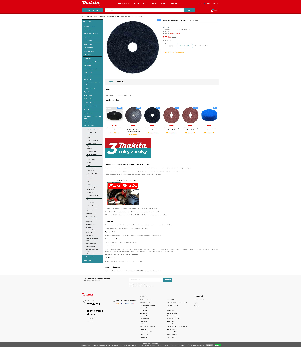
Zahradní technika (88, 122)
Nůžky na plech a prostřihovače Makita (92, 84)
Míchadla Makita (88, 76)
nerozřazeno (89, 221)
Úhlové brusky (90, 170)
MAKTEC (154, 3)
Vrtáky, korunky (89, 235)
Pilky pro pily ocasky (92, 173)
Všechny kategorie (92, 10)
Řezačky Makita (88, 95)
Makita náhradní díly (89, 257)
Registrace (197, 306)
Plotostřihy (89, 184)
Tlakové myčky (91, 189)
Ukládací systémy (91, 168)
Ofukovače (90, 211)
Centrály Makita (88, 40)
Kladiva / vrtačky (91, 143)
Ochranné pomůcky (91, 224)
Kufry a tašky (90, 192)
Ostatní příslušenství (91, 216)
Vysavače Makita (88, 113)
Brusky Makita (87, 37)
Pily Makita (86, 92)
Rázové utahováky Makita (90, 106)
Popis (111, 82)
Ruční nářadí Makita (91, 243)
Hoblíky (89, 137)
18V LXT (136, 3)
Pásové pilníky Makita (89, 88)
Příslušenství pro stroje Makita (106, 16)
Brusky (89, 157)
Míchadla (89, 148)
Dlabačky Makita (88, 44)
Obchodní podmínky (199, 300)
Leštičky (117, 16)
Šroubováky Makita (89, 99)
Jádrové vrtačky (91, 159)
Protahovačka (90, 200)
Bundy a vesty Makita (91, 219)
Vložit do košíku (185, 46)
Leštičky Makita (88, 72)
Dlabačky (89, 181)
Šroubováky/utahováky (93, 140)
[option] (114, 120)
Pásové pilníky (90, 176)
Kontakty (90, 321)
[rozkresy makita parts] (123, 193)
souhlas (137, 284)
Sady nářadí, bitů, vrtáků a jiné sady (92, 250)
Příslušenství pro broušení (92, 238)
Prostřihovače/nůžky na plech (93, 196)
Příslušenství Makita (92, 16)
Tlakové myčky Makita (89, 102)
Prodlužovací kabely (91, 230)
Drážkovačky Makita (89, 51)
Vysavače (89, 135)
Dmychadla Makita (89, 47)
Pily (88, 146)
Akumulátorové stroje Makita (91, 33)
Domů (83, 16)
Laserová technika (91, 151)
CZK (199, 3)
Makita (169, 31)
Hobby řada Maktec (89, 30)
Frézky (89, 165)
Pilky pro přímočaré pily (93, 205)
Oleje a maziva (89, 227)
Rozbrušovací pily (91, 187)
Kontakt (163, 3)
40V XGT (145, 3)
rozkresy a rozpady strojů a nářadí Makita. (125, 180)
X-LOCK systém (90, 253)
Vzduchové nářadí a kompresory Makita (92, 117)
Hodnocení (120, 82)
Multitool (89, 162)
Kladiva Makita (87, 65)
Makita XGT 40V (88, 260)
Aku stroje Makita (91, 132)
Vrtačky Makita (87, 109)
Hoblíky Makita (87, 58)
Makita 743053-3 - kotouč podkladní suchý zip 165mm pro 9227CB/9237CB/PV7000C (133, 129)
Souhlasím (217, 345)
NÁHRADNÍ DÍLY (174, 3)
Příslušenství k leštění (91, 241)
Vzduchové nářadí (92, 154)
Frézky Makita (87, 54)
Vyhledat (189, 10)
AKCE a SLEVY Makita (89, 26)
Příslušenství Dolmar (91, 213)
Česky (207, 3)
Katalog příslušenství (124, 3)
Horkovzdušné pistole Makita (91, 61)
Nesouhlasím (209, 345)
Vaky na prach (91, 202)
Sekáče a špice (89, 232)
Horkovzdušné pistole (92, 208)
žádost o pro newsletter (139, 284)
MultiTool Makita (88, 79)
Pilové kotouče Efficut (91, 246)
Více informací (201, 345)
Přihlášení (215, 3)
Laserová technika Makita (90, 69)
